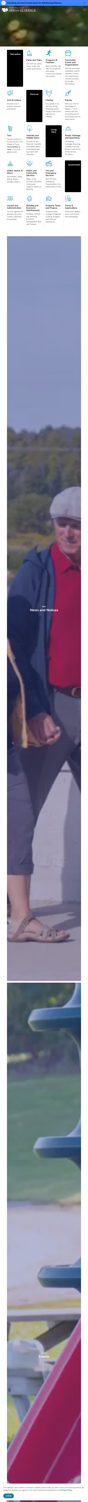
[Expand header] (85, 9)
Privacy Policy (66, 1490)
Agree (9, 1496)
